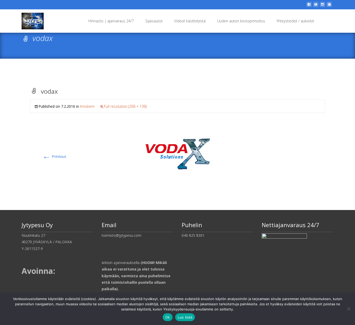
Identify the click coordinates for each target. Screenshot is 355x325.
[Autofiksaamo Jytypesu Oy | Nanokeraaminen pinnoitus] (28, 19)
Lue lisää (185, 317)
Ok (167, 317)
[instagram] (322, 6)
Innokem (87, 106)
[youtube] (315, 6)
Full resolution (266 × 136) (125, 106)
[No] (348, 308)
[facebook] (309, 6)
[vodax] (177, 152)
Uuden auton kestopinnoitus (241, 20)
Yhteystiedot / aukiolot (295, 20)
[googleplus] (329, 6)
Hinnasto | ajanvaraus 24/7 (111, 20)
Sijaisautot (154, 20)
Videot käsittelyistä (190, 20)
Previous (54, 156)
